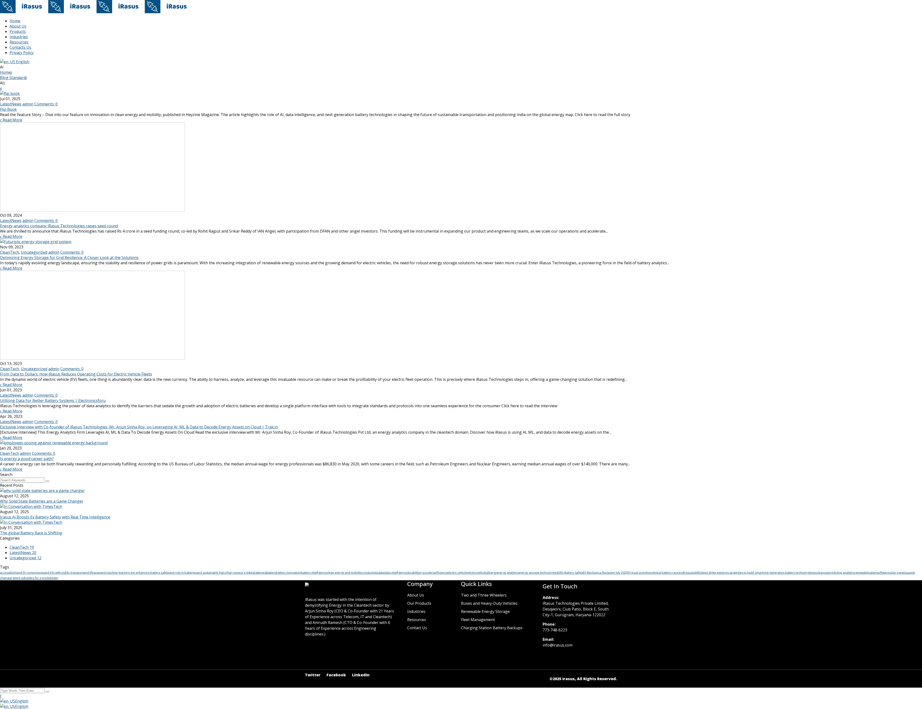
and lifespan (92, 573)
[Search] (47, 481)
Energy (492, 573)
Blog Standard (13, 77)
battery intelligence (314, 573)
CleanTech (9, 252)
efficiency (440, 573)
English (22, 61)
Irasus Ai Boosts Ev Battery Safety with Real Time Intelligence (55, 517)
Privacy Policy (22, 52)
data (381, 573)
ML (698, 573)
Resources (19, 42)
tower (54, 578)
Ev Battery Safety (572, 573)
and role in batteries (183, 573)
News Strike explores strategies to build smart (731, 573)
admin (27, 104)
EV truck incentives (640, 573)
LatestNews (10, 104)
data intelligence (395, 573)
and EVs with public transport (64, 573)
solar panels (897, 573)
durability (413, 573)
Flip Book (8, 109)
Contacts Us (20, 47)
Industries (19, 36)
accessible (7, 573)
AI (15, 573)
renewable (862, 573)
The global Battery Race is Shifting (31, 533)
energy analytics (508, 573)
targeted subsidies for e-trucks (29, 578)
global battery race (665, 573)
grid (681, 573)
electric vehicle (457, 573)
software (883, 573)
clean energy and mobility (344, 573)
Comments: (46, 104)
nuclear (818, 573)
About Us (18, 26)
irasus (688, 573)
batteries (260, 573)
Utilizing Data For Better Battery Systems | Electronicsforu (53, 400)
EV (559, 573)
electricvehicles (477, 573)
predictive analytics (841, 573)
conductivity (370, 573)
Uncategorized (34, 252)
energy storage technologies (538, 573)
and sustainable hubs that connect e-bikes (225, 573)
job (694, 573)
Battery (271, 573)
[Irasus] (24, 11)
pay (825, 573)
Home (15, 21)
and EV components (30, 573)
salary (873, 573)
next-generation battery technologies (788, 573)
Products (18, 31)
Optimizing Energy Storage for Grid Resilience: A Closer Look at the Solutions (69, 257)
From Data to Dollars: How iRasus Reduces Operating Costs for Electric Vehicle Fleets (76, 374)
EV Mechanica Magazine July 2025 (605, 573)
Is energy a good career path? (27, 458)
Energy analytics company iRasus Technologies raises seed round (59, 225)
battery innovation (288, 573)
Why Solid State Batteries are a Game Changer (41, 501)
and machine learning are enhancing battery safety (134, 573)
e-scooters (427, 573)
